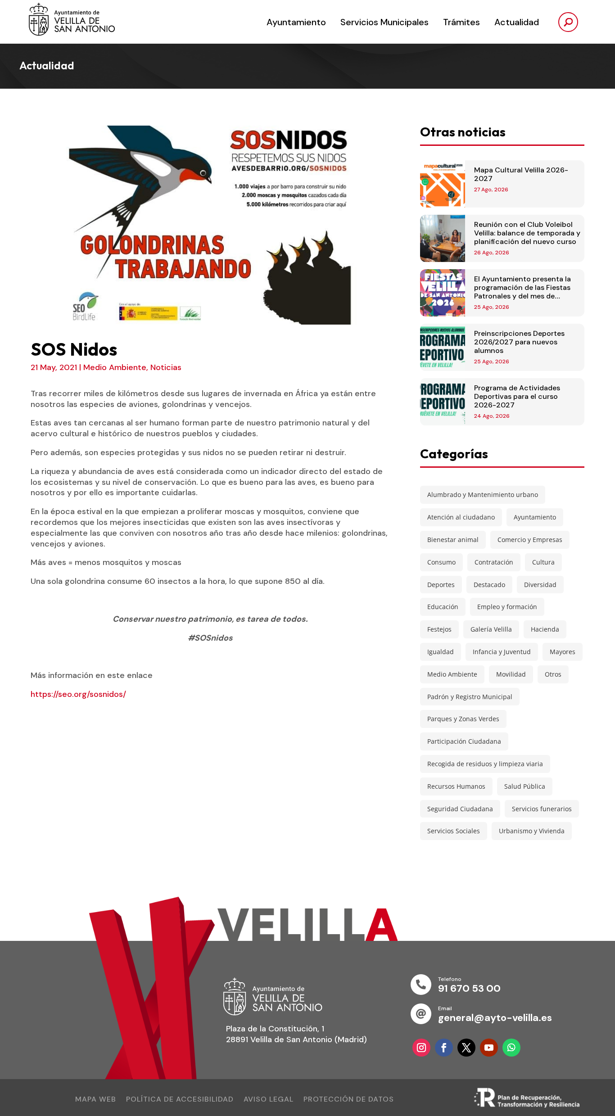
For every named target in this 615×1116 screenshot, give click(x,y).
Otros (553, 674)
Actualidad (516, 22)
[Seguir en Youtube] (489, 1048)
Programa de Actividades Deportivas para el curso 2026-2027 (517, 396)
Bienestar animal (453, 539)
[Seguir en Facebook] (444, 1048)
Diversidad (540, 584)
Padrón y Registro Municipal (469, 696)
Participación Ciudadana (464, 741)
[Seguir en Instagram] (421, 1048)
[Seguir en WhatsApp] (511, 1048)
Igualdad (440, 651)
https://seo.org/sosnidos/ (78, 694)
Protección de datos (348, 1100)
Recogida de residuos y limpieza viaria (485, 763)
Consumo (441, 562)
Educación (442, 606)
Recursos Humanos (456, 786)
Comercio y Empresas (529, 539)
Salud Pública (524, 786)
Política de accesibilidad (180, 1100)
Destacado (489, 584)
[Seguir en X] (466, 1048)
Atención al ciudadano (461, 517)
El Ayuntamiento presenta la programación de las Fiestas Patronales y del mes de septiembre (522, 292)
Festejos (439, 629)
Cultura (543, 562)
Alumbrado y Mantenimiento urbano (482, 494)
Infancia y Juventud (502, 651)
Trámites (461, 22)
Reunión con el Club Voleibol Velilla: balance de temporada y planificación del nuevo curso (527, 233)
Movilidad (511, 674)
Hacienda (545, 629)
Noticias (165, 367)
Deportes (441, 584)
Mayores (562, 651)
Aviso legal (269, 1100)
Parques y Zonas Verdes (463, 718)
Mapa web (95, 1100)
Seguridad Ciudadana (460, 808)
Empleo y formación (507, 606)
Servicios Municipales (384, 22)
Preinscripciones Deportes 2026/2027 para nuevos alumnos (519, 342)
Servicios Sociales (453, 831)
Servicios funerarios (542, 808)
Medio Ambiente (114, 367)
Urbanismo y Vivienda (532, 831)
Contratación (494, 562)
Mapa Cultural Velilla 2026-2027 (521, 174)
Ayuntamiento (296, 22)
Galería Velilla (491, 629)
